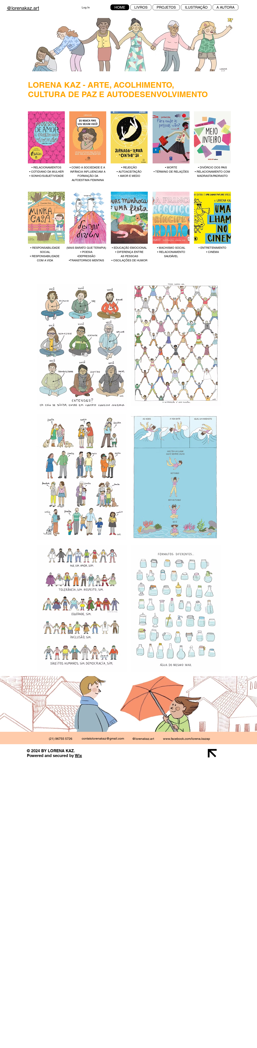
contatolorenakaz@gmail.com (103, 738)
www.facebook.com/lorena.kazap (186, 739)
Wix (78, 755)
